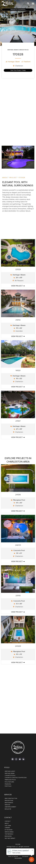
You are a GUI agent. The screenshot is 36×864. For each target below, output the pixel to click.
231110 (18, 596)
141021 (18, 371)
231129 (18, 269)
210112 (18, 320)
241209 (18, 646)
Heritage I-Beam (14, 62)
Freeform (27, 62)
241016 (18, 495)
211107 (18, 421)
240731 (18, 545)
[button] (33, 3)
